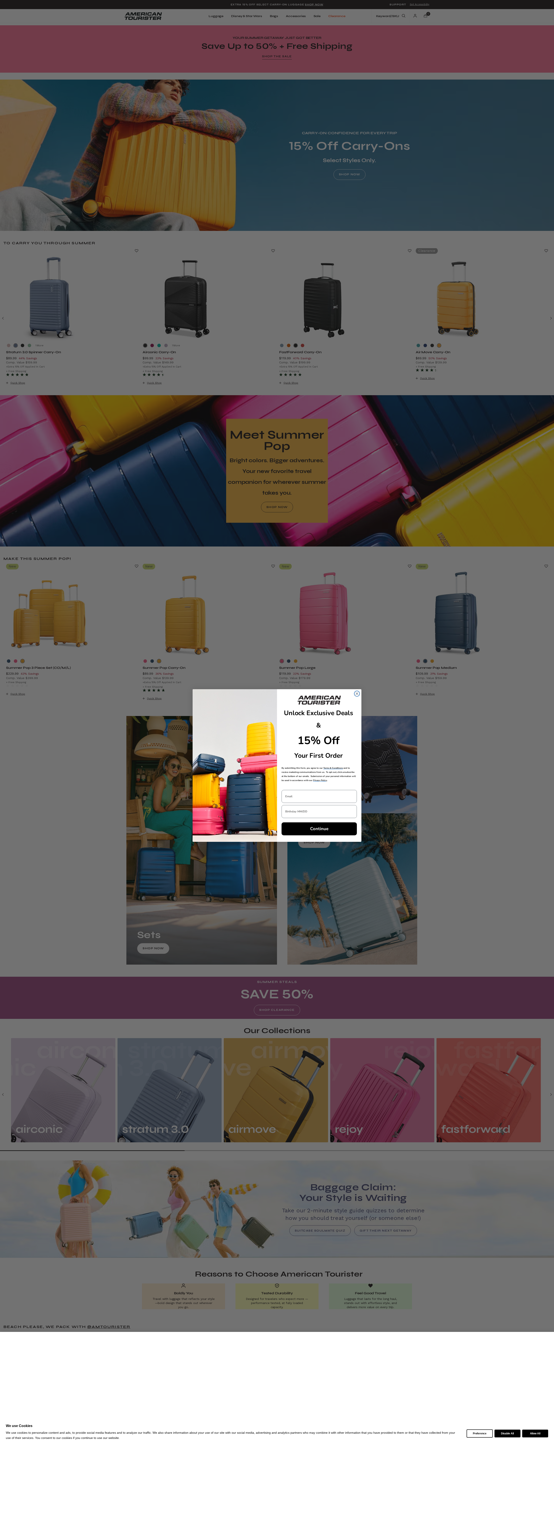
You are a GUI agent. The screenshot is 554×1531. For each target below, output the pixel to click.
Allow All (535, 1433)
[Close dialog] (357, 693)
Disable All (507, 1433)
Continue (319, 829)
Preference (479, 1433)
